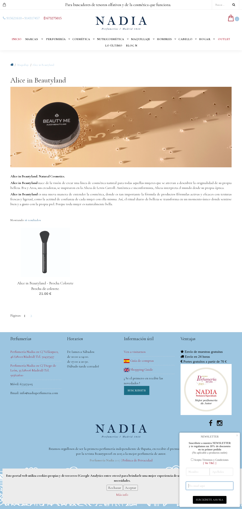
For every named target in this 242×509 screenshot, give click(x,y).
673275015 (53, 18)
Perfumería (56, 39)
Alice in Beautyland (43, 65)
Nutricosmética (110, 39)
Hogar (204, 39)
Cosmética (81, 39)
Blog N (131, 45)
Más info (122, 495)
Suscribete (137, 390)
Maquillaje (140, 39)
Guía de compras (142, 360)
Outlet (224, 39)
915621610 (13, 18)
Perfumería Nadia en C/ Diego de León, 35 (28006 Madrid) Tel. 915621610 (33, 370)
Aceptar (130, 488)
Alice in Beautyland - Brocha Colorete (45, 283)
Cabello (185, 39)
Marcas (31, 39)
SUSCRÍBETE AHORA (209, 499)
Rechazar (114, 488)
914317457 (32, 18)
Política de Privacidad (138, 460)
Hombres (164, 39)
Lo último (113, 45)
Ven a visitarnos (135, 352)
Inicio (17, 39)
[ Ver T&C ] (209, 463)
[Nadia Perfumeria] (12, 64)
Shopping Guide (141, 369)
